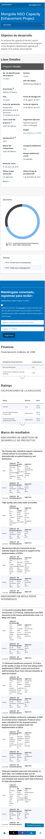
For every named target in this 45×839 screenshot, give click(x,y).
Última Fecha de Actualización (30, 172)
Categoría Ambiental (32, 146)
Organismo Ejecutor (31, 119)
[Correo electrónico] (4, 833)
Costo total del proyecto (9, 121)
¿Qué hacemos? (6, 5)
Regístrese (9, 335)
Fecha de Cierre (9, 163)
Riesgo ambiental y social (31, 154)
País (4, 97)
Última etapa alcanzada (8, 172)
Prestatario (8, 88)
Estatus (26, 73)
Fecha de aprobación (11, 104)
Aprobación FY (9, 137)
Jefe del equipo (29, 81)
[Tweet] (13, 833)
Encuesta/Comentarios (34, 825)
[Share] (22, 833)
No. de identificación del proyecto (11, 74)
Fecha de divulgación (32, 97)
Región (26, 130)
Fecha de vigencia (30, 104)
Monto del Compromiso (8, 147)
